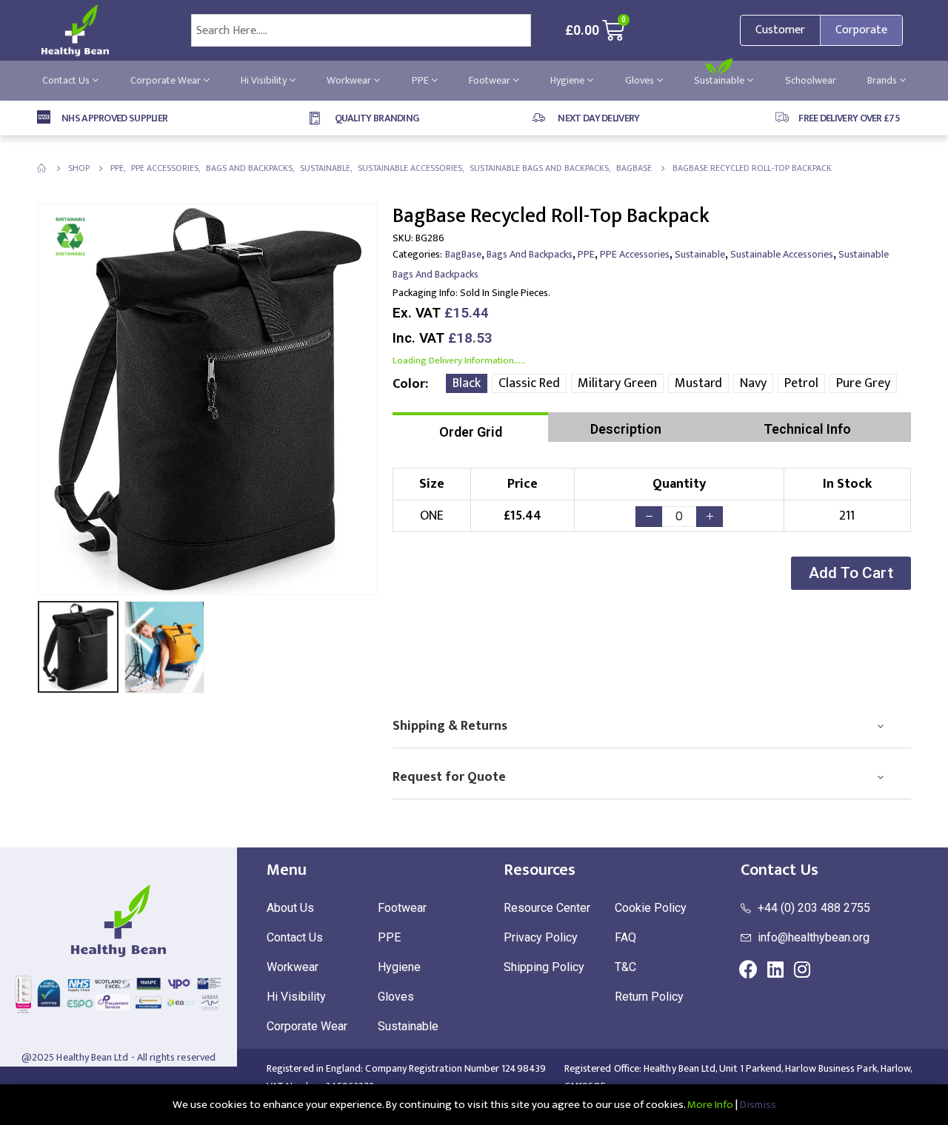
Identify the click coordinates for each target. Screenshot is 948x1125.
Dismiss (758, 1104)
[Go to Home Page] (42, 168)
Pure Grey (863, 383)
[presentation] (41, 399)
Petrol (801, 383)
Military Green (617, 383)
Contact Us (67, 80)
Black (467, 383)
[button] (851, 573)
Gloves (640, 80)
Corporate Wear (166, 80)
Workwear (350, 80)
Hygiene (568, 80)
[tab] (470, 427)
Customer (780, 30)
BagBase (463, 254)
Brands (883, 80)
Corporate (861, 30)
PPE (421, 80)
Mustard (698, 383)
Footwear (491, 80)
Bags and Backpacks (530, 254)
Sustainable (720, 80)
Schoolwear (810, 80)
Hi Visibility (265, 80)
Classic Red (529, 383)
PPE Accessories (635, 254)
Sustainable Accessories (781, 254)
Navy (753, 383)
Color (409, 384)
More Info (710, 1104)
